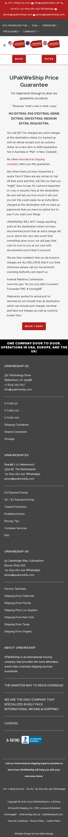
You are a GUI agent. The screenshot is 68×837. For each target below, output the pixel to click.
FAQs (34, 25)
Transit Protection (15, 506)
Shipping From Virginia (17, 631)
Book (19, 58)
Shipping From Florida (17, 603)
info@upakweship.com (47, 2)
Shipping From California (19, 595)
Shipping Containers (16, 424)
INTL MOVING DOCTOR (15, 25)
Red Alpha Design (44, 833)
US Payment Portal (16, 492)
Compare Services (15, 528)
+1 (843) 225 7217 (21, 2)
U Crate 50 (11, 403)
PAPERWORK (49, 25)
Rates (49, 58)
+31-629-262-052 (30, 8)
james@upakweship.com (17, 14)
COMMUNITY (30, 31)
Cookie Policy (53, 821)
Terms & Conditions (17, 821)
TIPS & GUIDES (10, 31)
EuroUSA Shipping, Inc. (21, 808)
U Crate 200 (11, 417)
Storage (9, 438)
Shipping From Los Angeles (21, 610)
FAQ (6, 535)
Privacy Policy (37, 821)
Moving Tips (11, 521)
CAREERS (11, 723)
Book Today (34, 326)
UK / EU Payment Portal (19, 499)
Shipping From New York (19, 617)
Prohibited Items (14, 513)
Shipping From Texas (17, 624)
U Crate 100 (11, 410)
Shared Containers (15, 431)
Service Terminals (15, 588)
